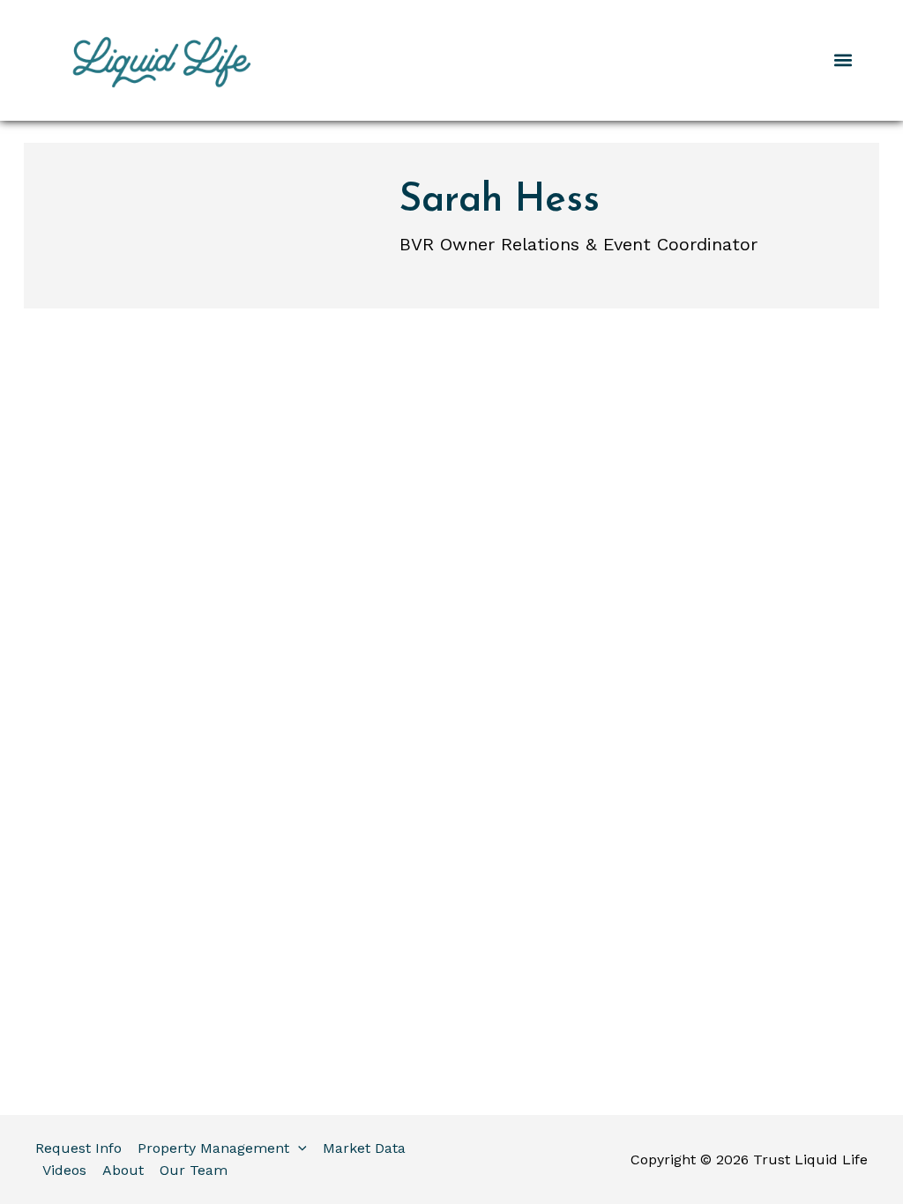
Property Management (213, 1148)
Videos (64, 1170)
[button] (843, 60)
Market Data (364, 1148)
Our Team (194, 1170)
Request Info (78, 1148)
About (123, 1170)
